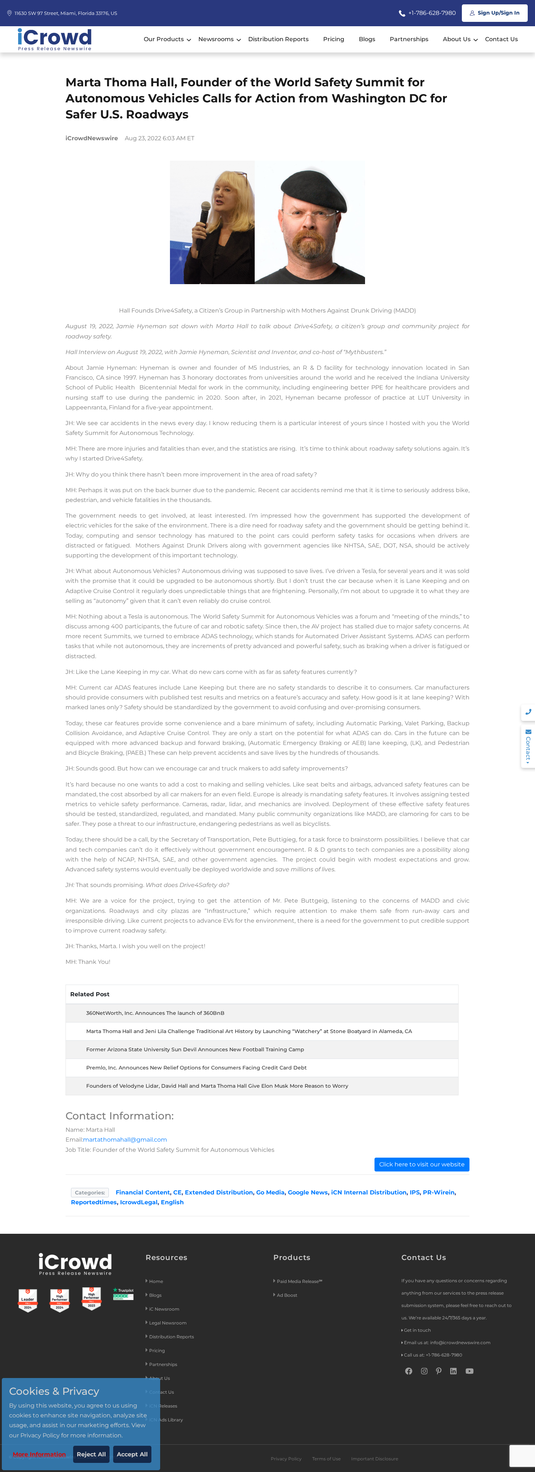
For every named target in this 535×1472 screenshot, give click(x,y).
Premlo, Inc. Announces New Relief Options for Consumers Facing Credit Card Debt (196, 1067)
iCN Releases (163, 1406)
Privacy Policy (286, 1458)
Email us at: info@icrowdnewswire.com (447, 1342)
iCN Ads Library (166, 1419)
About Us (457, 39)
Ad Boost (287, 1295)
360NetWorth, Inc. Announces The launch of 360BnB (155, 1013)
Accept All (132, 1454)
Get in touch (417, 1330)
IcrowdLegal (139, 1202)
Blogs (367, 39)
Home (156, 1281)
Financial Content (143, 1192)
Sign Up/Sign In (498, 12)
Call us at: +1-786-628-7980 (433, 1355)
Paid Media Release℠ (299, 1281)
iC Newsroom (165, 1309)
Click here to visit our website (422, 1164)
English (172, 1202)
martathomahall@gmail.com (125, 1139)
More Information (39, 1454)
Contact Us (501, 39)
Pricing (333, 39)
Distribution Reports (278, 39)
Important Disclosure (374, 1458)
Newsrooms (216, 39)
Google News (308, 1192)
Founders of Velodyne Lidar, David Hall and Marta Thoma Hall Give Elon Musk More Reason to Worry (217, 1086)
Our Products (164, 39)
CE (177, 1192)
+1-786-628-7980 (431, 12)
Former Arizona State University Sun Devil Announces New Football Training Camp (195, 1049)
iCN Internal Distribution (369, 1192)
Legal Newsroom (168, 1323)
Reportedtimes (94, 1202)
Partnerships (409, 39)
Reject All (91, 1454)
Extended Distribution (219, 1192)
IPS (415, 1192)
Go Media (270, 1192)
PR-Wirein (439, 1192)
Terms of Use (326, 1458)
